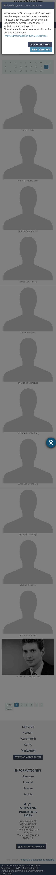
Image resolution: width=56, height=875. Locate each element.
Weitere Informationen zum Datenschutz (25, 35)
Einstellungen (41, 49)
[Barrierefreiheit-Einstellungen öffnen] (51, 443)
